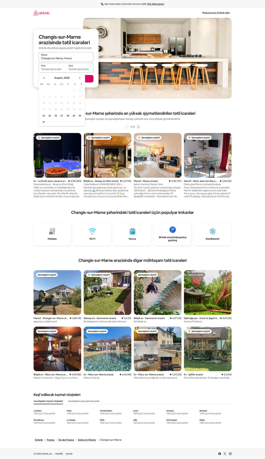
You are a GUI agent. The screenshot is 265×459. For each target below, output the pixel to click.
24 (43, 115)
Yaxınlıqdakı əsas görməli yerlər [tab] (83, 401)
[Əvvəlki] (126, 126)
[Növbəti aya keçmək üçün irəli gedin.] (80, 78)
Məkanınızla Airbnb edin (216, 13)
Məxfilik (59, 453)
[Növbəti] (138, 126)
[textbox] (52, 69)
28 (68, 115)
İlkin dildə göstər (155, 4)
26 (55, 115)
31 (44, 122)
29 (74, 115)
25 (49, 115)
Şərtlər (69, 453)
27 (61, 115)
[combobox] (66, 58)
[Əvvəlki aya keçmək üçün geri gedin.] (44, 78)
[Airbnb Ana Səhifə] (41, 13)
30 (80, 115)
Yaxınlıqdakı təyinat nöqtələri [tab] (48, 401)
